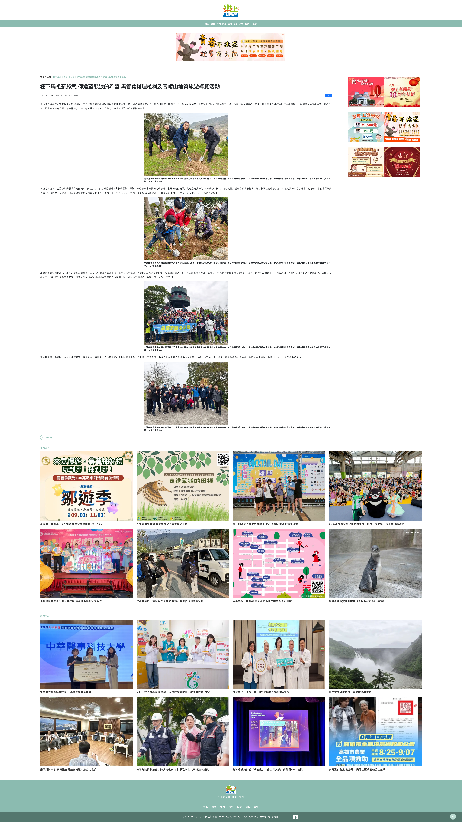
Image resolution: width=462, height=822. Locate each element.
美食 (241, 24)
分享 (329, 96)
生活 (230, 24)
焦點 (207, 24)
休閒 (219, 24)
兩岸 (224, 24)
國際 (247, 24)
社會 (213, 24)
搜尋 (255, 24)
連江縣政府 (47, 437)
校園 (236, 24)
